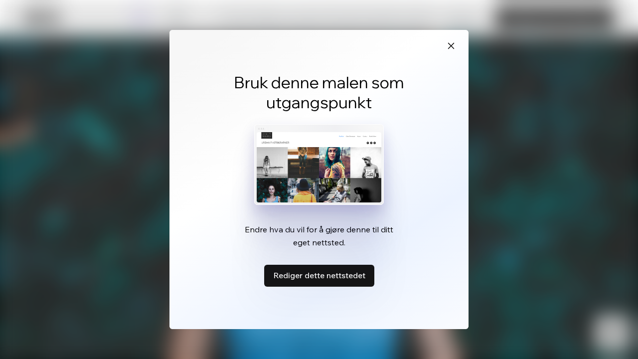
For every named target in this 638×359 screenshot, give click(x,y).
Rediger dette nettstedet (319, 275)
